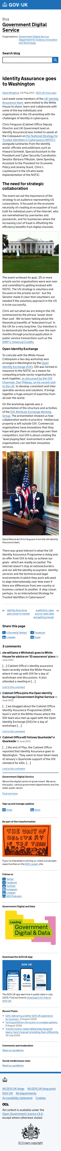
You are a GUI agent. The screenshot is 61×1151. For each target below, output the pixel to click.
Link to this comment (13, 687)
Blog (5, 19)
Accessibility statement (17, 1098)
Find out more (10, 793)
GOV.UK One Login (46, 92)
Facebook (39, 632)
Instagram (11, 889)
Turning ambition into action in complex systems (31, 1022)
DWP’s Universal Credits (18, 342)
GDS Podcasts (14, 896)
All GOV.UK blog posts (41, 1088)
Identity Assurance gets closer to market (18, 612)
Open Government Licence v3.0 (22, 1114)
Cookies (41, 1098)
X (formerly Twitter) (16, 632)
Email (37, 637)
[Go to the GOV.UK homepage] (15, 5)
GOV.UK (7, 1093)
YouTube (10, 885)
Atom (37, 809)
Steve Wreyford (10, 92)
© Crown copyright (30, 1143)
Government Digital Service (24, 27)
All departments (26, 1093)
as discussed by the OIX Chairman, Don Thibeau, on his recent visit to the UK (29, 382)
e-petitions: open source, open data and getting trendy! (43, 614)
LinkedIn (10, 637)
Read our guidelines (13, 1050)
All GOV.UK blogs (13, 1088)
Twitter (10, 879)
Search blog (11, 53)
